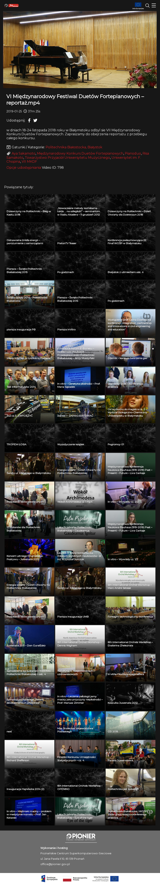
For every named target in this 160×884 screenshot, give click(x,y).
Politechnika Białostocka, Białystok (74, 147)
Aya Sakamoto (23, 153)
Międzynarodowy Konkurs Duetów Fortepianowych (80, 153)
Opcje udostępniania (23, 168)
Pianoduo (133, 153)
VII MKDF (29, 162)
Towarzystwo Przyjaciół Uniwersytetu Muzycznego (67, 158)
